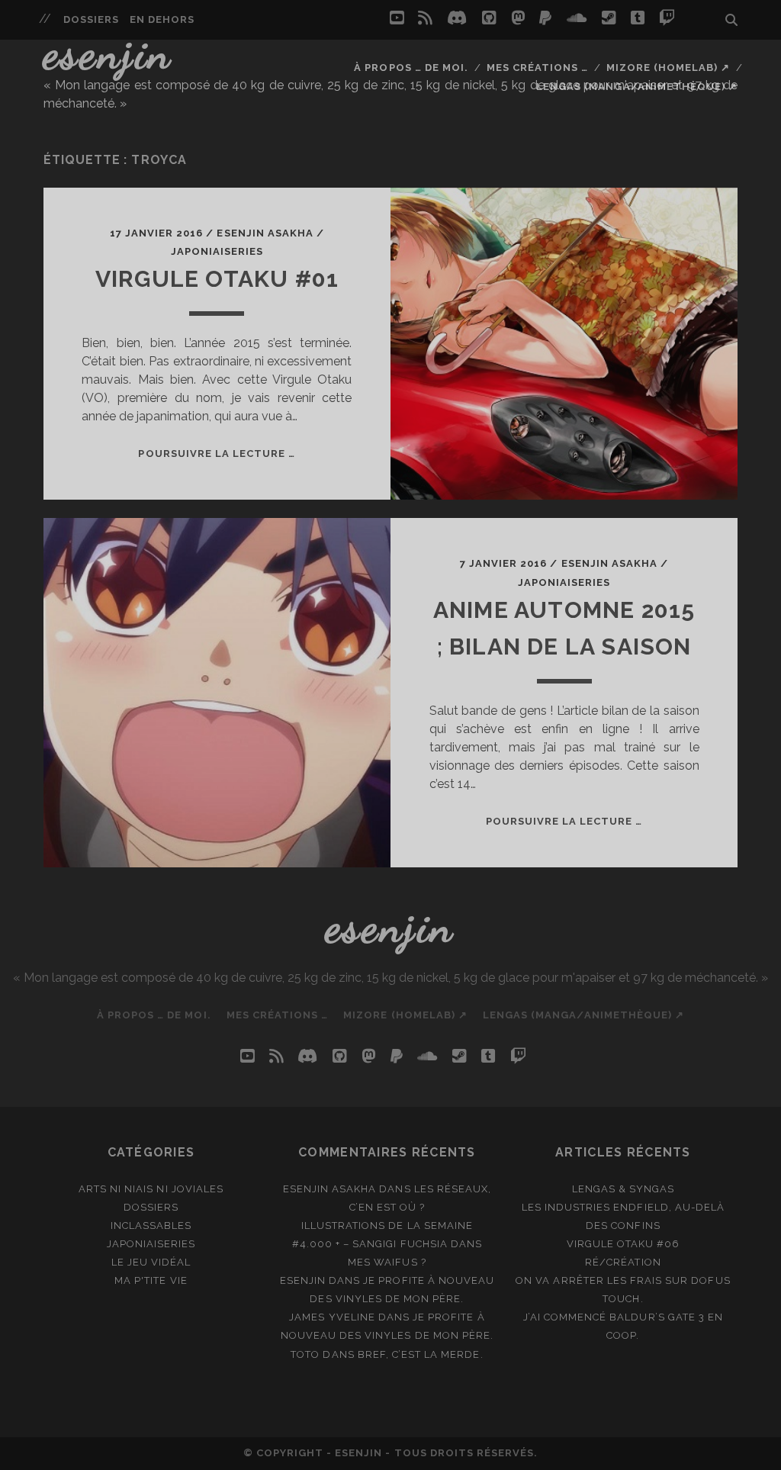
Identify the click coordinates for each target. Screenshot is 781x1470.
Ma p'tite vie (151, 1280)
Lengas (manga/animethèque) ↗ (637, 86)
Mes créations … (538, 67)
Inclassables (151, 1225)
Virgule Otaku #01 (217, 278)
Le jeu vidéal (151, 1262)
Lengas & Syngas (623, 1189)
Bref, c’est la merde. (421, 1354)
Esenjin (108, 52)
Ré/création (622, 1262)
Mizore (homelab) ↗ (668, 67)
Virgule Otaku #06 (623, 1244)
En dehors (162, 19)
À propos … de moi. (411, 67)
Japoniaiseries (217, 251)
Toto (305, 1354)
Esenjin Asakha (265, 233)
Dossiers (91, 19)
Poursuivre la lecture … (216, 453)
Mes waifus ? (387, 1262)
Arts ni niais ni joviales (151, 1189)
